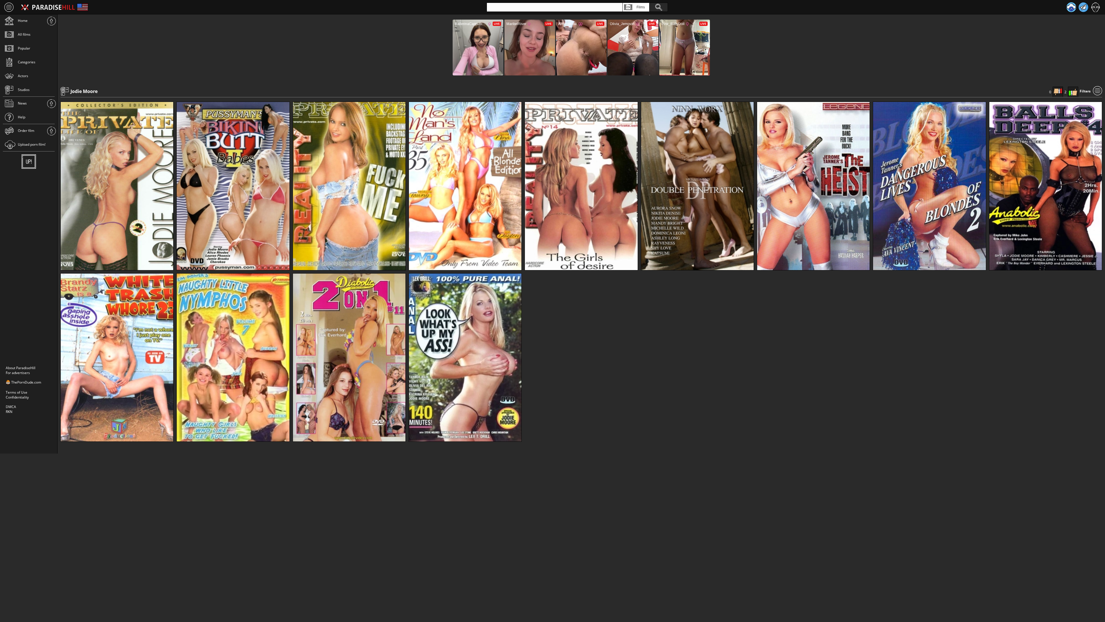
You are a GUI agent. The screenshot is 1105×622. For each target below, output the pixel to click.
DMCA (11, 406)
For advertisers (18, 372)
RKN (9, 411)
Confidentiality (17, 397)
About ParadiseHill (20, 367)
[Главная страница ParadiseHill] (48, 7)
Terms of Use (16, 392)
